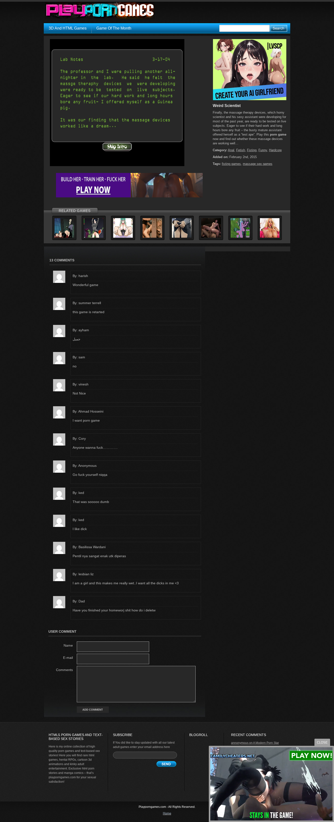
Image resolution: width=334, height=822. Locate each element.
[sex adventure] (249, 99)
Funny (262, 150)
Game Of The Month (113, 28)
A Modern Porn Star (266, 743)
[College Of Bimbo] (270, 237)
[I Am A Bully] (211, 237)
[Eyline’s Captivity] (94, 237)
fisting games (231, 164)
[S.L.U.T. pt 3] (64, 237)
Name (68, 645)
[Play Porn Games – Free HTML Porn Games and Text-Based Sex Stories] (100, 10)
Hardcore (275, 150)
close (322, 742)
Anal (231, 150)
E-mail (68, 658)
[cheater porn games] (129, 196)
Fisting (251, 150)
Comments (64, 670)
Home (167, 813)
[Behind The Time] (182, 237)
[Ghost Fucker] (123, 237)
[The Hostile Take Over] (152, 237)
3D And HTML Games (68, 28)
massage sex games (257, 164)
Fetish (240, 150)
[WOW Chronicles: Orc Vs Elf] (240, 237)
